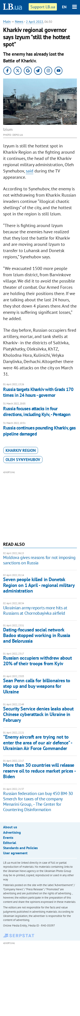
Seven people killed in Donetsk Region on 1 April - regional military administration (38, 585)
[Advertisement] (40, 506)
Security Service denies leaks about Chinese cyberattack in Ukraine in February (38, 714)
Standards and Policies (20, 848)
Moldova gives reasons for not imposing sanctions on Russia (39, 560)
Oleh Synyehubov (23, 459)
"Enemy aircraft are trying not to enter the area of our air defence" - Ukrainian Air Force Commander (37, 742)
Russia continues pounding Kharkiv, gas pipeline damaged (39, 431)
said (29, 171)
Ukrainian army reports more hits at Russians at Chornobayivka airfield (35, 610)
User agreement (15, 853)
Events (8, 837)
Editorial (9, 842)
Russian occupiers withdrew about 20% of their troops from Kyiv (37, 661)
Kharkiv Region (21, 450)
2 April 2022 (34, 22)
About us (10, 827)
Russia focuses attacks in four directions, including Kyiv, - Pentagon (36, 411)
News (19, 21)
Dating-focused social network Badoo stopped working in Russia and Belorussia (36, 635)
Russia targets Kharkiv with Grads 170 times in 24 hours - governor (38, 392)
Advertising (12, 832)
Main (7, 21)
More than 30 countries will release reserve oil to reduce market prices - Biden (39, 771)
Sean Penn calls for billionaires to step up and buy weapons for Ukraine (36, 686)
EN (64, 6)
